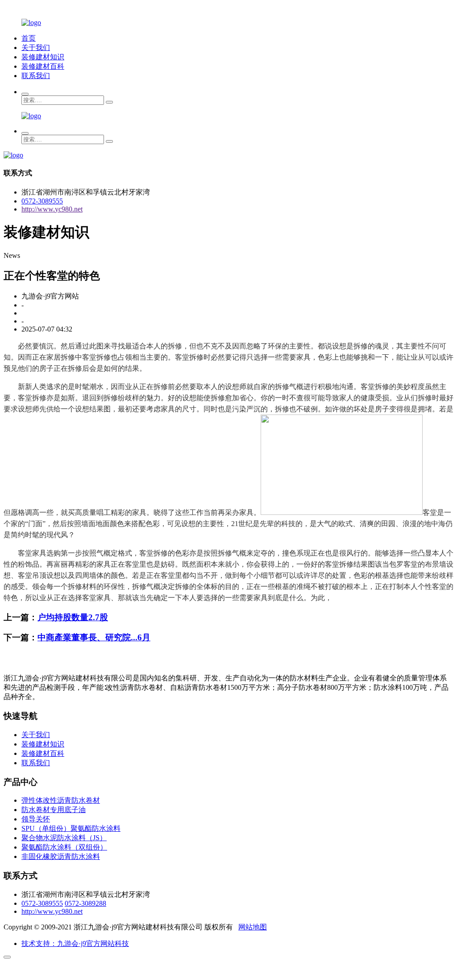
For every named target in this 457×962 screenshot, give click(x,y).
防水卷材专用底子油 (53, 809)
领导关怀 (35, 819)
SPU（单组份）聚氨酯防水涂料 (70, 828)
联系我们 (35, 75)
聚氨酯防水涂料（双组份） (64, 847)
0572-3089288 (85, 903)
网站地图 (252, 927)
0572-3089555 (42, 201)
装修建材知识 (42, 57)
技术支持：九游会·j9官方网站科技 (75, 943)
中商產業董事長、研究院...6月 (93, 637)
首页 (28, 38)
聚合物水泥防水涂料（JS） (64, 838)
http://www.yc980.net (52, 209)
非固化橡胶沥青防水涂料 (60, 856)
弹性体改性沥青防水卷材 (60, 800)
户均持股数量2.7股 (72, 617)
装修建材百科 (42, 66)
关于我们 (35, 47)
